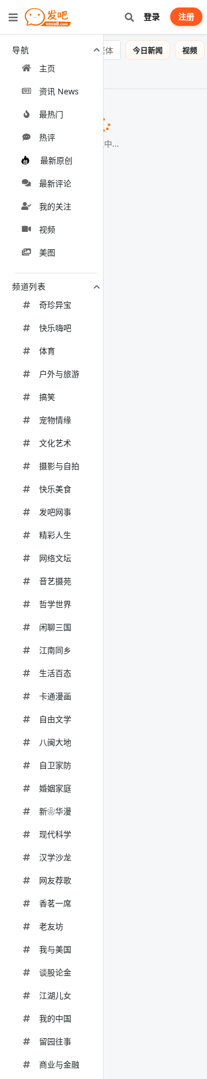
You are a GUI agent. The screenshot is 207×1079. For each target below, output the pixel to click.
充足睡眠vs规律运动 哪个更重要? (76, 552)
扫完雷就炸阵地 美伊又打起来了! (76, 761)
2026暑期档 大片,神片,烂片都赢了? (80, 343)
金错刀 (175, 716)
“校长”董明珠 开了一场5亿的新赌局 (80, 715)
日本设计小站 (52, 415)
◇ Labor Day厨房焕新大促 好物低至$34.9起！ (96, 469)
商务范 (51, 298)
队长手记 (169, 762)
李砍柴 (54, 181)
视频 (189, 50)
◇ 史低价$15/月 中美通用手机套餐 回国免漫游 (100, 815)
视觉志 (184, 507)
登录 (152, 16)
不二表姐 (109, 670)
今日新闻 (148, 50)
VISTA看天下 (96, 240)
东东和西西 (112, 866)
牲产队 (32, 925)
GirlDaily (44, 1042)
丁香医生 (171, 553)
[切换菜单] (13, 17)
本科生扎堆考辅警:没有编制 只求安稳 (85, 507)
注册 (186, 16)
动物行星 (77, 983)
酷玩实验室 (39, 612)
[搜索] (129, 17)
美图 (14, 74)
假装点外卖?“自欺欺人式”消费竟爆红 (83, 598)
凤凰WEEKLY (42, 357)
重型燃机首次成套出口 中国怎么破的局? (90, 911)
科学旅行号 (104, 122)
